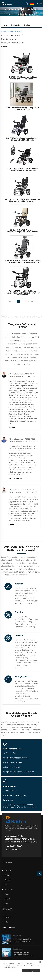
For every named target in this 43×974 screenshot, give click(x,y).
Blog (6, 903)
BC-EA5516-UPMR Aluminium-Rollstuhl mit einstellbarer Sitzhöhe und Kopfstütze (23, 261)
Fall (6, 885)
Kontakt (7, 899)
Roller (6, 922)
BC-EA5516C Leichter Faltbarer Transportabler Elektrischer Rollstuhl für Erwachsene (23, 293)
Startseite (10, 14)
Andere (4, 46)
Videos (7, 894)
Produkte (8, 875)
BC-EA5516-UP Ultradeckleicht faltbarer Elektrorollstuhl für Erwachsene (22, 200)
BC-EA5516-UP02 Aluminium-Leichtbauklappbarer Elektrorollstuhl (22, 231)
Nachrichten (9, 889)
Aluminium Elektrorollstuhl (11, 31)
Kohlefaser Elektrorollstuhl (11, 35)
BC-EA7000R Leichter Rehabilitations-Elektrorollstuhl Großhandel (22, 139)
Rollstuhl (7, 917)
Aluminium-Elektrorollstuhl (26, 14)
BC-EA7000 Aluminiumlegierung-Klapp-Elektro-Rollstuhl (23, 108)
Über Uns (8, 880)
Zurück (10, 301)
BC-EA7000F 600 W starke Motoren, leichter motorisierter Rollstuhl (22, 170)
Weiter (33, 301)
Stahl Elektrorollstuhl (9, 39)
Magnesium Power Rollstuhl (12, 43)
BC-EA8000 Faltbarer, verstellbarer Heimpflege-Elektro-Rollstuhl (22, 78)
